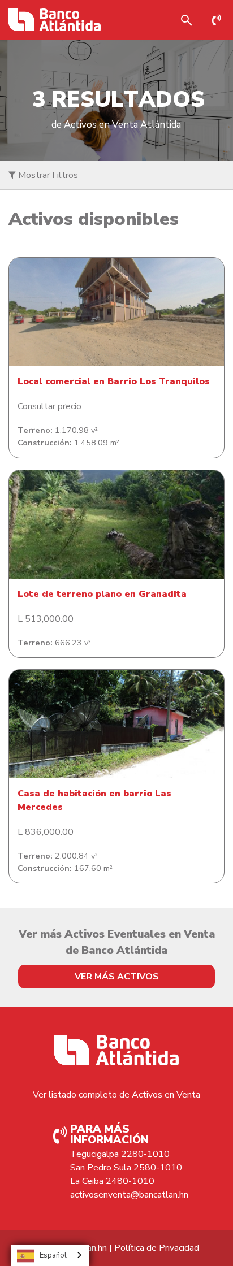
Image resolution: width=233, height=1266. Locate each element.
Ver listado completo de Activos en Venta (116, 1095)
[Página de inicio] (54, 20)
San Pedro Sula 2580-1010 (126, 1167)
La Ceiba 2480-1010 (112, 1181)
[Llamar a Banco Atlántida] (219, 20)
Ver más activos (117, 976)
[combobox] (50, 1255)
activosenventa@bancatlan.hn (129, 1195)
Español (53, 1255)
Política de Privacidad (156, 1248)
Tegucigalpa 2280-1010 (120, 1154)
